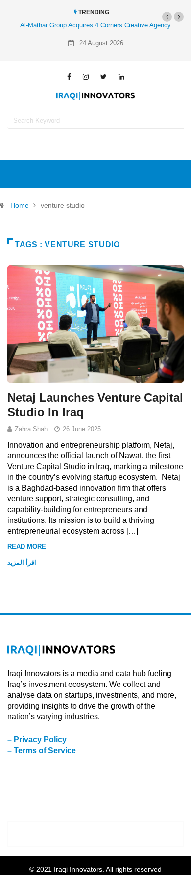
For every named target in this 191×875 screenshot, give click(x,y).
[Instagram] (86, 77)
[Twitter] (103, 77)
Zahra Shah (31, 429)
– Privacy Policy (37, 739)
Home (19, 205)
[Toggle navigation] (95, 174)
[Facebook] (69, 77)
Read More (26, 546)
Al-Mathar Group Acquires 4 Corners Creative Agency (95, 25)
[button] (167, 17)
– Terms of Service (41, 750)
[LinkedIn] (121, 77)
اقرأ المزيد (22, 562)
